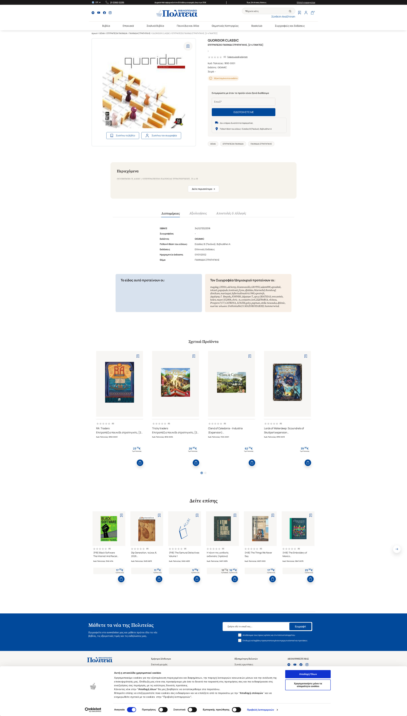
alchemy (231, 287)
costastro (246, 299)
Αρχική (95, 33)
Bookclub (256, 26)
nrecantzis (277, 296)
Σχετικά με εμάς (159, 664)
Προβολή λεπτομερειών (260, 709)
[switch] (163, 709)
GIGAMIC (222, 67)
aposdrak (276, 287)
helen (213, 299)
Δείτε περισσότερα (203, 189)
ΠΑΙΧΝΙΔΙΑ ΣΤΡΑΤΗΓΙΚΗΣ (139, 33)
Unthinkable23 (236, 306)
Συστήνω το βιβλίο (125, 135)
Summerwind (272, 306)
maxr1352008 (224, 299)
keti (253, 299)
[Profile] (306, 13)
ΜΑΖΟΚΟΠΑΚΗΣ (254, 306)
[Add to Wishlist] (188, 46)
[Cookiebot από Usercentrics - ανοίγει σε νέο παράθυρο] (93, 709)
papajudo (223, 290)
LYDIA (223, 287)
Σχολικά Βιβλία (155, 26)
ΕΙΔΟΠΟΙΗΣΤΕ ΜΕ (244, 112)
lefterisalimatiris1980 (243, 293)
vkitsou (273, 299)
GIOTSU (255, 287)
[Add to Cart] (140, 462)
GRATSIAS (265, 296)
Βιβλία (106, 26)
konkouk (233, 290)
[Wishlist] (299, 13)
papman (256, 303)
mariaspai (226, 293)
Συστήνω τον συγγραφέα (164, 135)
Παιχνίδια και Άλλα (188, 26)
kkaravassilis (244, 287)
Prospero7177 (217, 303)
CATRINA (230, 303)
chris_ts (236, 299)
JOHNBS (236, 296)
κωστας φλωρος (218, 306)
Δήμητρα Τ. (247, 296)
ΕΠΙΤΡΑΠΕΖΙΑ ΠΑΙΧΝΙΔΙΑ (117, 33)
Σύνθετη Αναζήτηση (283, 16)
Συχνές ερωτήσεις (244, 664)
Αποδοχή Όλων (308, 674)
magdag (214, 287)
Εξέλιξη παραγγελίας (306, 2)
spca (256, 296)
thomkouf (270, 290)
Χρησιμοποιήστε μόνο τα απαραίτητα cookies (308, 685)
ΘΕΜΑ (102, 33)
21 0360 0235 (117, 2)
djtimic (281, 303)
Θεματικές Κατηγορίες (225, 26)
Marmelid (259, 290)
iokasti (213, 290)
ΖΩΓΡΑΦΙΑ (262, 299)
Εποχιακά (128, 26)
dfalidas (249, 290)
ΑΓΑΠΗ (241, 303)
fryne (241, 290)
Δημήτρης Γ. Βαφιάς (220, 296)
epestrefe (259, 293)
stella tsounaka (269, 303)
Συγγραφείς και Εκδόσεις (290, 26)
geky (248, 303)
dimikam (215, 293)
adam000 (265, 287)
